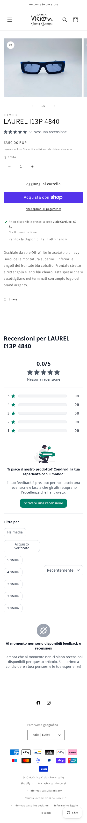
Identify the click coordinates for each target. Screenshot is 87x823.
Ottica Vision (40, 777)
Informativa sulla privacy (46, 790)
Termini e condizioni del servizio (45, 798)
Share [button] (12, 299)
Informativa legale (66, 805)
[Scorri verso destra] (54, 106)
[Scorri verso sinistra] (33, 106)
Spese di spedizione (34, 149)
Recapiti (46, 812)
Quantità (10, 157)
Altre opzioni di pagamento (43, 208)
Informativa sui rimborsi (50, 783)
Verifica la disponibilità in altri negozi (38, 239)
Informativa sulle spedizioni (32, 805)
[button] (9, 19)
